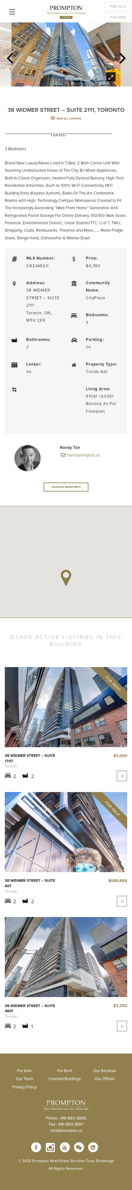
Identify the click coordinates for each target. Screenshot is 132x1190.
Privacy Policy (24, 1087)
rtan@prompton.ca (83, 455)
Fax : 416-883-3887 (66, 1124)
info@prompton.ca (66, 1130)
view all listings (68, 118)
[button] (66, 578)
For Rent (118, 17)
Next (122, 56)
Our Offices (105, 1078)
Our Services (104, 1070)
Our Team (24, 1078)
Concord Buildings (64, 1078)
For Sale (118, 6)
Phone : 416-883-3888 (66, 1118)
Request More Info (66, 487)
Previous (9, 56)
